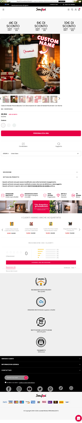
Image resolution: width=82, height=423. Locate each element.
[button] (3, 9)
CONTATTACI (54, 4)
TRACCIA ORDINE (70, 4)
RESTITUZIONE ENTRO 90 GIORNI (38, 186)
